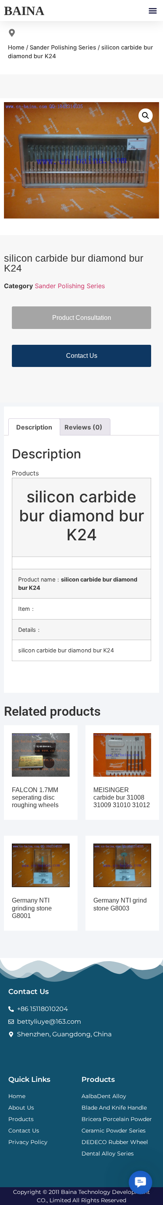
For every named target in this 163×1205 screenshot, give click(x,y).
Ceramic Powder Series (114, 1130)
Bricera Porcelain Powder (117, 1119)
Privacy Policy (27, 1142)
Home (16, 47)
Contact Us (23, 1130)
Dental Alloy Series (108, 1153)
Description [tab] (34, 427)
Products (21, 1119)
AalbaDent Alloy (104, 1096)
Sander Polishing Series (63, 47)
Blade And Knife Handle (114, 1107)
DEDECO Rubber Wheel (115, 1142)
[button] (152, 10)
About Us (21, 1107)
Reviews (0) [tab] (83, 427)
